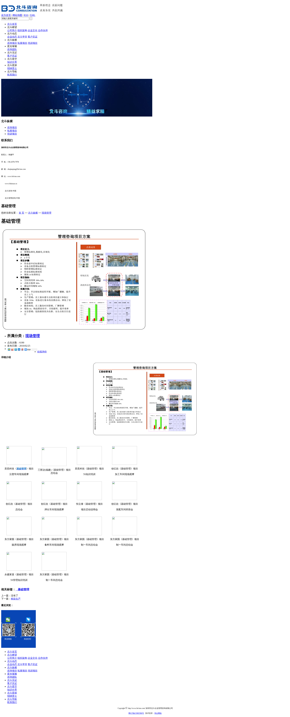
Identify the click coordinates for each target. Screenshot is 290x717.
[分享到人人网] (19, 349)
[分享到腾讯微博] (15, 349)
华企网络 (158, 713)
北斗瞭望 (12, 655)
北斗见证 (12, 680)
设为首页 (6, 15)
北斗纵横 (33, 213)
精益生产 (16, 598)
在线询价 (42, 351)
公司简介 (12, 30)
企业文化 (32, 30)
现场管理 (46, 213)
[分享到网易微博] (22, 349)
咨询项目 (12, 43)
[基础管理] (74, 329)
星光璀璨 (12, 674)
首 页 (21, 213)
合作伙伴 (43, 30)
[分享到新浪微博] (12, 349)
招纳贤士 (12, 68)
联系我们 (12, 74)
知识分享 (12, 62)
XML (32, 15)
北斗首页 (12, 24)
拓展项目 (22, 43)
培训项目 (32, 43)
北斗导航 (12, 699)
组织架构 (22, 30)
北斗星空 (12, 686)
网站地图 (17, 15)
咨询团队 (12, 49)
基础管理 (22, 589)
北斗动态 (12, 661)
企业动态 (12, 36)
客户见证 (32, 36)
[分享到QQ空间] (9, 349)
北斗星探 (12, 693)
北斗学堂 (22, 36)
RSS (26, 15)
